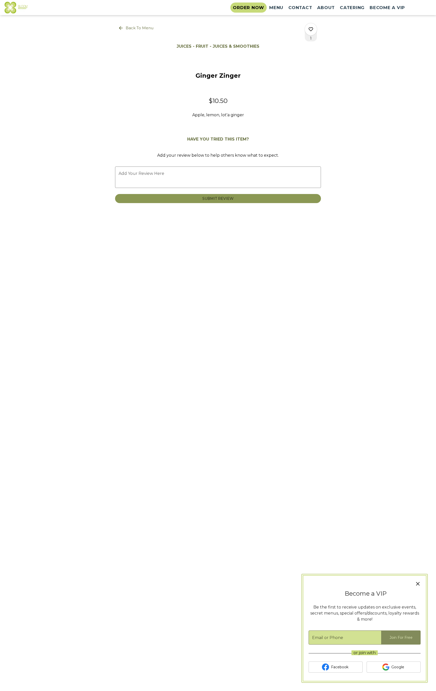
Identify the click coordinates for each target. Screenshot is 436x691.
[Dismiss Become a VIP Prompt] (418, 584)
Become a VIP (387, 7)
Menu (276, 7)
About (326, 7)
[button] (136, 28)
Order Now (248, 7)
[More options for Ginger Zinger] (311, 29)
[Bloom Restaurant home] (26, 7)
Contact (300, 7)
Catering (352, 7)
